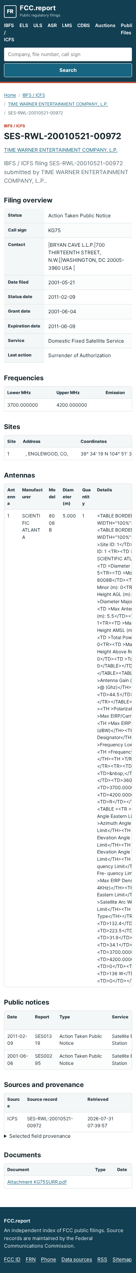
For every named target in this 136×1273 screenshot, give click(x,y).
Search (68, 70)
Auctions (105, 25)
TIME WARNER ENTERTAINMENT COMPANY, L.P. (58, 104)
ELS (23, 25)
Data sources (76, 1259)
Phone (48, 1259)
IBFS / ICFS (9, 32)
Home (10, 95)
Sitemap (122, 1259)
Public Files (128, 28)
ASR (52, 25)
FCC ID (12, 1259)
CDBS (83, 25)
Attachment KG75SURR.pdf (37, 1182)
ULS (37, 25)
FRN (31, 1259)
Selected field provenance (40, 1136)
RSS (102, 1259)
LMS (67, 25)
